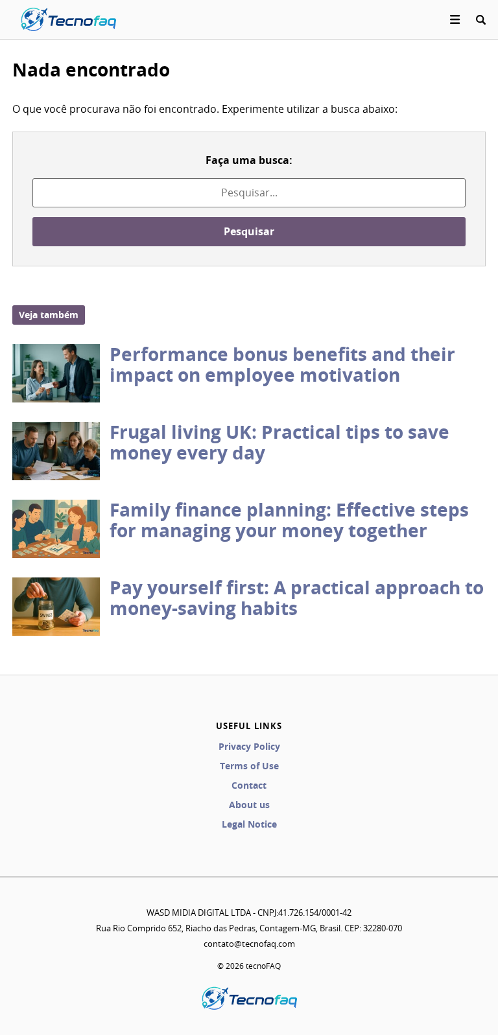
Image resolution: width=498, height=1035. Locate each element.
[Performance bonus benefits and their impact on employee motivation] (56, 373)
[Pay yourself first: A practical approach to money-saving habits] (56, 606)
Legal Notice (249, 824)
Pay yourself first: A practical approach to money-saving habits (297, 598)
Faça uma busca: (249, 160)
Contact (249, 785)
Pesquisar (249, 231)
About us (249, 804)
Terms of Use (249, 766)
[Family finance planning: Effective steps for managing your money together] (56, 529)
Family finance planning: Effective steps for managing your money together (289, 520)
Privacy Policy (249, 746)
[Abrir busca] (480, 19)
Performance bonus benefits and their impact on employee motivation (282, 365)
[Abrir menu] (455, 19)
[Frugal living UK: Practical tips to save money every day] (56, 451)
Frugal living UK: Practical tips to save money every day (279, 442)
